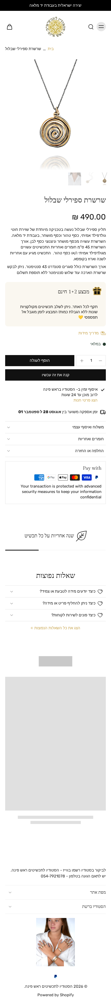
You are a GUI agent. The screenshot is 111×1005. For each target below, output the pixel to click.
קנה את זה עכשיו (55, 375)
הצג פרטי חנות (86, 400)
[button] (39, 360)
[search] (91, 26)
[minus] (100, 361)
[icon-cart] (11, 26)
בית (51, 48)
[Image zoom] (55, 114)
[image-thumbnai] (104, 178)
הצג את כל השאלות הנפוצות (57, 628)
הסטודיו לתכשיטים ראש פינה (49, 986)
